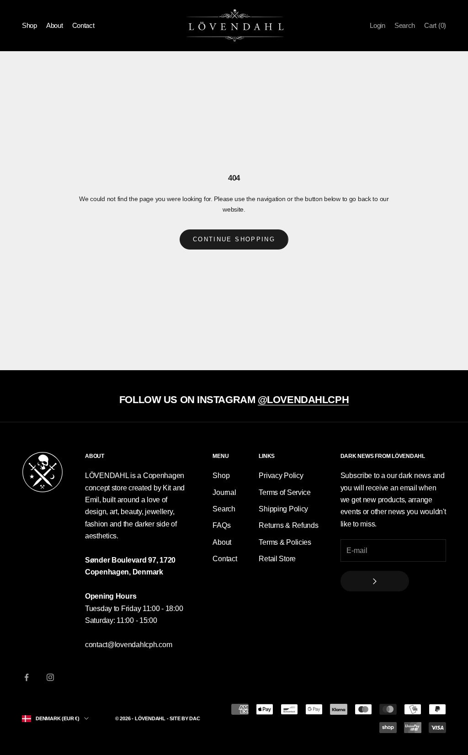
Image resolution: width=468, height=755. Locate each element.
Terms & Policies (285, 542)
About (54, 25)
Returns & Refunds (288, 525)
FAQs (221, 525)
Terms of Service (285, 492)
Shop (29, 25)
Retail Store (277, 559)
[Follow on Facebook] (26, 677)
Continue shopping (234, 239)
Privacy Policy (281, 475)
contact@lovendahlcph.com (128, 645)
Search (224, 509)
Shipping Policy (283, 509)
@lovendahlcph (303, 399)
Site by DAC (185, 718)
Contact (83, 25)
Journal (224, 492)
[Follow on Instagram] (50, 677)
